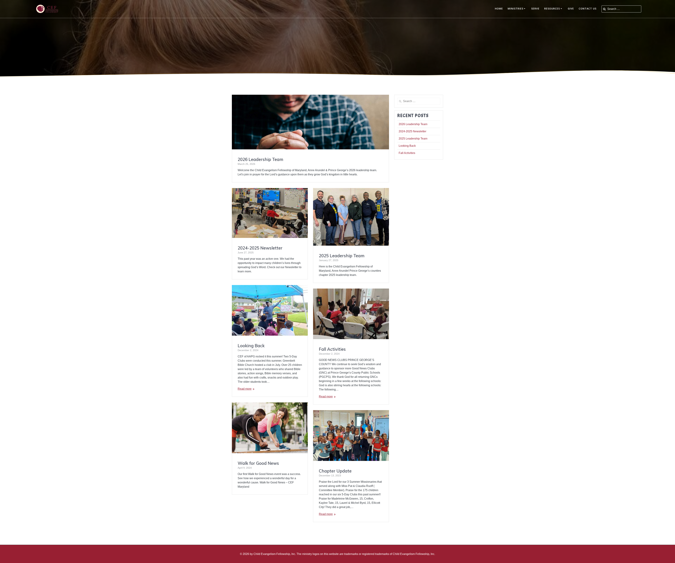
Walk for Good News (258, 463)
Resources (552, 8)
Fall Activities (332, 349)
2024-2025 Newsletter (260, 248)
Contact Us (587, 8)
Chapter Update (335, 471)
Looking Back (251, 345)
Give (571, 8)
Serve (535, 8)
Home (499, 8)
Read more (245, 388)
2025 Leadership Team (341, 255)
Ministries (515, 8)
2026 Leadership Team (260, 159)
